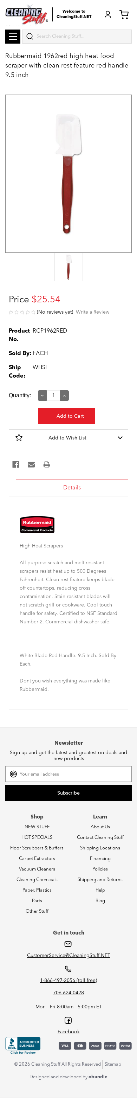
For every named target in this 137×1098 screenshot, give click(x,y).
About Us (100, 827)
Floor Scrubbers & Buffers (37, 848)
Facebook (69, 1031)
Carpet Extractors (37, 858)
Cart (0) (125, 14)
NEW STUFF (37, 827)
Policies (100, 869)
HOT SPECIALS (36, 837)
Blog (100, 901)
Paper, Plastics (37, 890)
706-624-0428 (68, 992)
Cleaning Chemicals (37, 880)
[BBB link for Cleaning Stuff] (22, 1045)
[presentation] (68, 268)
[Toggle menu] (12, 37)
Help (100, 890)
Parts (37, 901)
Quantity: (20, 395)
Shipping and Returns (100, 880)
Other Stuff (37, 911)
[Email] (31, 464)
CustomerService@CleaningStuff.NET (68, 955)
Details (72, 488)
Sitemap (113, 1064)
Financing (100, 858)
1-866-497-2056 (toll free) (68, 980)
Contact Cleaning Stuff (100, 837)
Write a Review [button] (92, 312)
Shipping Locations (100, 848)
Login (108, 14)
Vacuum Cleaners (37, 869)
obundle (98, 1077)
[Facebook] (16, 464)
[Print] (47, 464)
